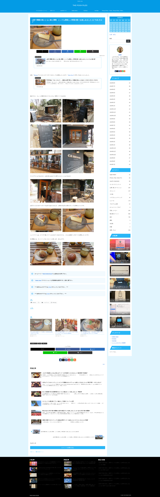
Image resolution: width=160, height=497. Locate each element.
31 (126, 31)
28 (117, 31)
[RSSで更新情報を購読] (75, 360)
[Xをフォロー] (63, 360)
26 (111, 31)
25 (129, 29)
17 (126, 27)
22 (120, 29)
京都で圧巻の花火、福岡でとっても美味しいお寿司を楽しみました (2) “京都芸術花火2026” (114, 479)
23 (123, 29)
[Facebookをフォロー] (66, 360)
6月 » (114, 34)
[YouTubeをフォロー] (69, 360)
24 (126, 29)
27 (114, 31)
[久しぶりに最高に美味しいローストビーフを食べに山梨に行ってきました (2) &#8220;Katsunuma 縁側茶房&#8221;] (67, 325)
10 (126, 25)
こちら (49, 287)
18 (129, 27)
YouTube (114, 340)
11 (129, 25)
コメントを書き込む (67, 447)
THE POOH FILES (47, 273)
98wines (36, 75)
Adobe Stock (38, 280)
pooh (120, 54)
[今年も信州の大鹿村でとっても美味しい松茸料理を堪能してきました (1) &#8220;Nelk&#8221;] (42, 325)
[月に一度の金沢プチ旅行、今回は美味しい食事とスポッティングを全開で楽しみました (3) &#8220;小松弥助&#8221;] (92, 325)
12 (111, 27)
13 (114, 27)
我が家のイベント (34, 343)
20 (114, 29)
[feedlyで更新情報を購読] (72, 360)
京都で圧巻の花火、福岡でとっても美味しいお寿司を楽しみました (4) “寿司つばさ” (114, 469)
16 (123, 27)
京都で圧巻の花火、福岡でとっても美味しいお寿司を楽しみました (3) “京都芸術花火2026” (114, 474)
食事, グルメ (45, 343)
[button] (93, 51)
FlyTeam (114, 338)
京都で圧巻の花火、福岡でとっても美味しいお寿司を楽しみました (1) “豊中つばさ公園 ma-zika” (114, 484)
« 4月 (111, 34)
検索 (111, 38)
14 (117, 27)
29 (120, 31)
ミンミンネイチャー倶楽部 (119, 342)
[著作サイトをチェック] (60, 360)
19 (111, 29)
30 (123, 31)
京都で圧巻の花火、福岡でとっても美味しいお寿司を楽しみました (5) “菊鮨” (114, 463)
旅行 (40, 343)
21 (117, 29)
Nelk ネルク (71, 75)
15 (120, 27)
